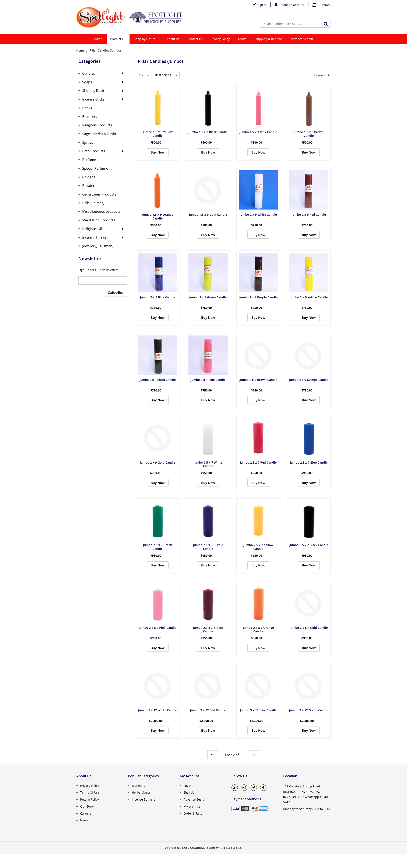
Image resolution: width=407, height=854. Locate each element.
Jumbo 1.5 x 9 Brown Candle (308, 134)
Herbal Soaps (141, 792)
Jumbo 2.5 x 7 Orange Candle (258, 629)
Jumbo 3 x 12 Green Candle (308, 710)
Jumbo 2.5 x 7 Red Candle (258, 462)
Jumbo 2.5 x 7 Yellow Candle (258, 547)
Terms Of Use (89, 792)
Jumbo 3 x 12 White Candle (157, 710)
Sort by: (144, 75)
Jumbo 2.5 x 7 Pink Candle (157, 628)
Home (80, 50)
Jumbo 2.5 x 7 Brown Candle (208, 629)
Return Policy (89, 799)
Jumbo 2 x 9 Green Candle (208, 297)
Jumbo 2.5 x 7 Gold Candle (309, 628)
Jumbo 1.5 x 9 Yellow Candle (158, 134)
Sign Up (189, 792)
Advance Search (195, 799)
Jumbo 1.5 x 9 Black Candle (208, 132)
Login (187, 785)
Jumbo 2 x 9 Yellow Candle (309, 297)
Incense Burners (143, 799)
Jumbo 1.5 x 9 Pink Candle (258, 132)
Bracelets (138, 785)
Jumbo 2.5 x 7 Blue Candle (309, 462)
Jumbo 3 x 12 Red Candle (208, 710)
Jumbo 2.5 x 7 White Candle (208, 464)
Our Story (87, 806)
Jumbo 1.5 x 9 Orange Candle (157, 216)
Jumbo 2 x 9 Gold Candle (157, 462)
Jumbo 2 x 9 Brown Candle (258, 380)
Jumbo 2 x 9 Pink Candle (208, 380)
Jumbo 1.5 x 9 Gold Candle (208, 214)
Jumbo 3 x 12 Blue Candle (258, 710)
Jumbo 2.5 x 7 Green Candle (157, 547)
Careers (85, 813)
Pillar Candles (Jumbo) (105, 50)
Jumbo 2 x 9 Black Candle (157, 380)
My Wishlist (192, 806)
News (84, 820)
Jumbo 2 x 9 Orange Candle (308, 380)
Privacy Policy (89, 785)
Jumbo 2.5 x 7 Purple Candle (208, 547)
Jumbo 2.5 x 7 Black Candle (308, 545)
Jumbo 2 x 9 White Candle (258, 214)
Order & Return (195, 813)
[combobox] (295, 24)
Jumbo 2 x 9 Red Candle (309, 214)
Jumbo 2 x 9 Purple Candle (258, 297)
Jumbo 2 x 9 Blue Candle (157, 297)
